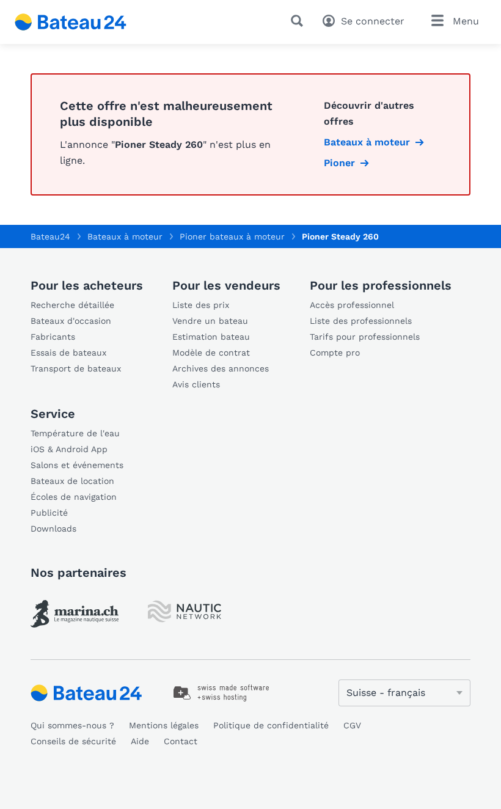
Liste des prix (200, 305)
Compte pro (335, 352)
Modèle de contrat (211, 352)
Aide (140, 741)
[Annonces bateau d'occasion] (71, 22)
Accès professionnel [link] (352, 305)
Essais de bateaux (68, 352)
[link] (75, 614)
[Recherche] (299, 21)
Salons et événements (77, 465)
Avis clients (196, 384)
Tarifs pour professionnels (365, 337)
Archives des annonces (220, 368)
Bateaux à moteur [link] (367, 142)
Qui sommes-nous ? (72, 725)
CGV (352, 725)
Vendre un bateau (210, 321)
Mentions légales (164, 725)
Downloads (53, 528)
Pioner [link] (339, 163)
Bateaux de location (72, 481)
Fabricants (53, 337)
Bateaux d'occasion (71, 321)
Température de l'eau (75, 433)
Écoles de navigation (74, 497)
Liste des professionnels (361, 321)
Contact (180, 741)
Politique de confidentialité (271, 725)
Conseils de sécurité (73, 741)
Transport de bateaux (76, 368)
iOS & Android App (69, 449)
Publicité (49, 513)
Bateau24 (50, 236)
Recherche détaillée (72, 305)
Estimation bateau (211, 337)
